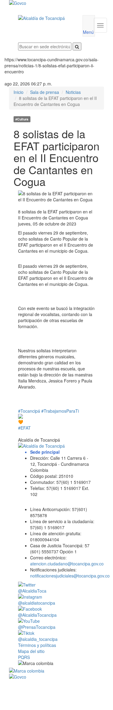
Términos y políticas (37, 645)
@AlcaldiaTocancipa (37, 615)
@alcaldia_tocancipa (38, 639)
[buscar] (77, 46)
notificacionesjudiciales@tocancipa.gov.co (70, 576)
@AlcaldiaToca (32, 591)
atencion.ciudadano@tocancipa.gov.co (67, 564)
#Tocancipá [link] (29, 411)
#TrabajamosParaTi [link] (60, 411)
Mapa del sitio (31, 651)
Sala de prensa (44, 92)
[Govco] (48, 3)
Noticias (73, 92)
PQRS (24, 657)
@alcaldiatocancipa (36, 603)
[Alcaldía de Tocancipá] (46, 18)
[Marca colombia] (56, 671)
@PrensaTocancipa (36, 627)
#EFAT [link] (24, 428)
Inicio (19, 92)
